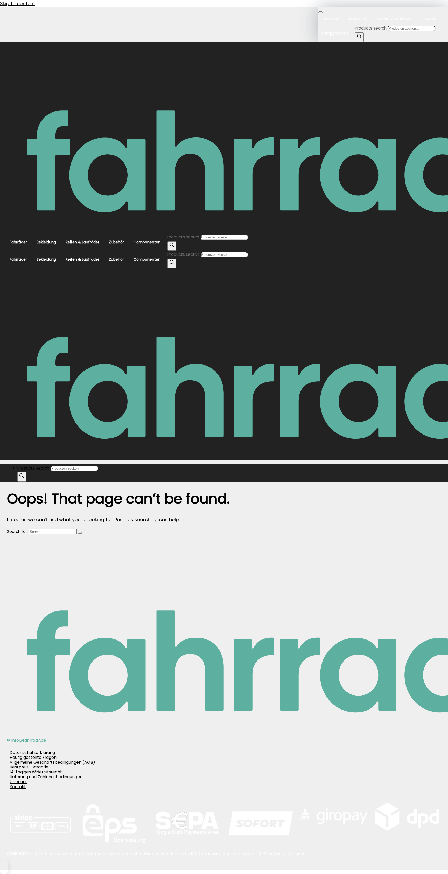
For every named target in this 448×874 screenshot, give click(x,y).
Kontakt (18, 787)
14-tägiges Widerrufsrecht (36, 772)
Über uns (18, 782)
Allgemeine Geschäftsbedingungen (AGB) (52, 762)
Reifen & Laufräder (394, 19)
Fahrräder (329, 19)
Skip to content (17, 3)
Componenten (334, 33)
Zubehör (427, 19)
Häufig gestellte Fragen (33, 757)
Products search (371, 28)
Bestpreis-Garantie (29, 767)
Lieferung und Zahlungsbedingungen (46, 777)
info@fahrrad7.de (28, 740)
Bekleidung (357, 19)
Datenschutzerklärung (32, 752)
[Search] (359, 37)
